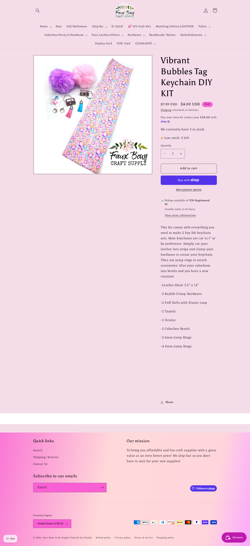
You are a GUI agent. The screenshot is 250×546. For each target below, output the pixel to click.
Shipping (166, 110)
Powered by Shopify (81, 538)
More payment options (189, 190)
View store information (180, 215)
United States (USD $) (50, 523)
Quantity (166, 146)
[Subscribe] (101, 487)
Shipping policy (165, 538)
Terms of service (143, 538)
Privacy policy (122, 538)
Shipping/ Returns (45, 457)
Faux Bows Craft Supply (56, 538)
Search (37, 450)
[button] (37, 10)
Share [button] (169, 402)
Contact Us (40, 464)
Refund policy (103, 538)
